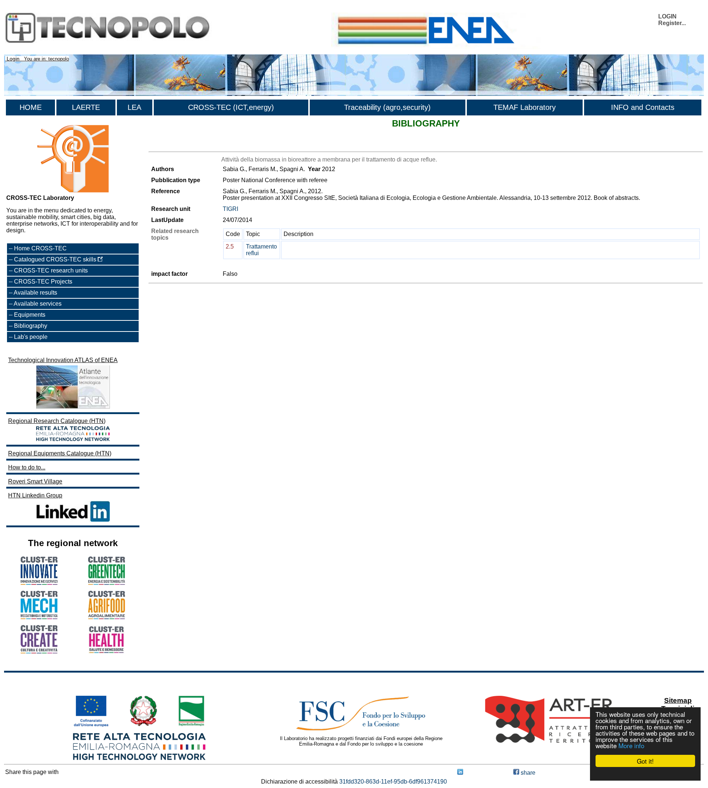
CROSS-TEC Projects (43, 281)
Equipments (29, 315)
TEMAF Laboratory (524, 107)
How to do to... (26, 467)
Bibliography (30, 326)
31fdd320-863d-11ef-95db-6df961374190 (393, 781)
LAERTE (86, 107)
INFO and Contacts (642, 107)
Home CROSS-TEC (40, 248)
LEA (134, 107)
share (527, 773)
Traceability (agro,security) (387, 107)
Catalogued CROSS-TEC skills (56, 259)
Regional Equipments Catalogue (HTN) (59, 453)
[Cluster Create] (39, 651)
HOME (31, 107)
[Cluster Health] (106, 652)
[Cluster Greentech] (106, 583)
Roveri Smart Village (35, 481)
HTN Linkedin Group (35, 495)
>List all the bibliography (180, 145)
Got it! (645, 761)
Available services (38, 304)
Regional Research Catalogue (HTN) (56, 421)
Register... (672, 23)
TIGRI (230, 209)
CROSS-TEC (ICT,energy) (231, 107)
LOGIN (667, 16)
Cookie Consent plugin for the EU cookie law (645, 774)
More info (631, 745)
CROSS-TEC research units (51, 270)
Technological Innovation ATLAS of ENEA (63, 360)
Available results (35, 292)
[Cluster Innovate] (39, 583)
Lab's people (31, 337)
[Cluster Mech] (39, 617)
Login (13, 59)
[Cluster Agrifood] (106, 617)
